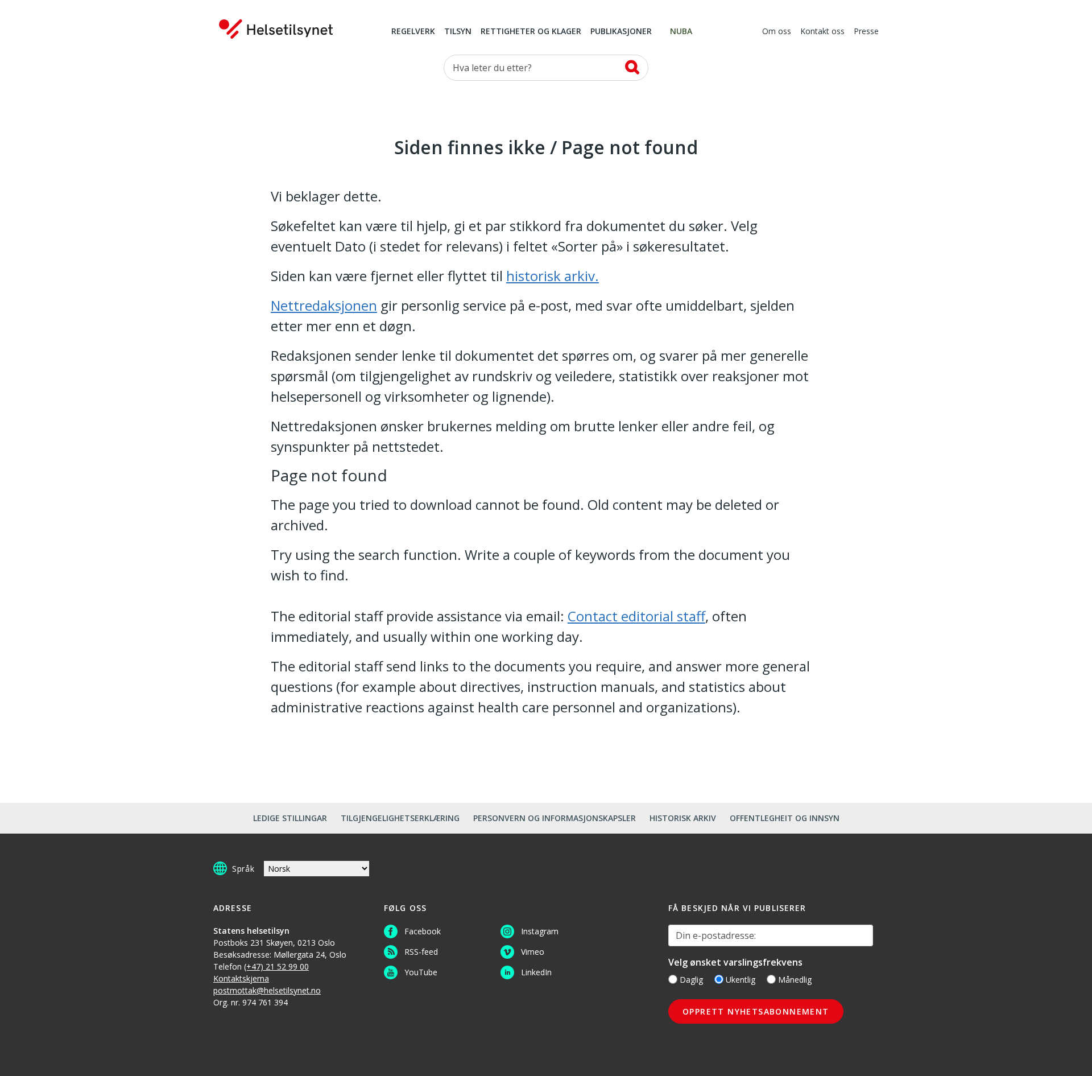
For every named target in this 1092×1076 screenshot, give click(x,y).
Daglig (691, 979)
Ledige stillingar (290, 818)
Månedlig (795, 979)
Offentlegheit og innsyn (784, 818)
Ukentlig (740, 979)
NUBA (681, 31)
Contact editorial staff (636, 616)
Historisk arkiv (683, 818)
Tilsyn (457, 31)
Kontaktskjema (241, 978)
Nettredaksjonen (324, 305)
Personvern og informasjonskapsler (554, 818)
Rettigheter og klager (531, 31)
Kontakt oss (822, 31)
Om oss (776, 31)
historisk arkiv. (552, 275)
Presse (866, 31)
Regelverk (413, 31)
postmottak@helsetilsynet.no (267, 990)
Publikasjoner (621, 31)
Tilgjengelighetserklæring (400, 818)
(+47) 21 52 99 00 (276, 966)
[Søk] (632, 67)
